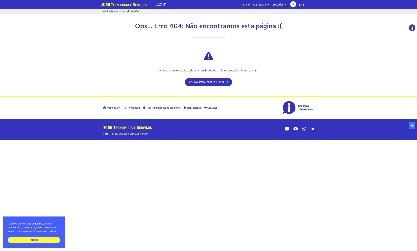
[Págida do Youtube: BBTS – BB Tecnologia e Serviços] (295, 129)
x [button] (62, 218)
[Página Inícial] (134, 4)
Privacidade (133, 107)
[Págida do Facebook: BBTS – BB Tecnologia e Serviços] (287, 129)
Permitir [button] (34, 240)
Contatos (212, 107)
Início (246, 4)
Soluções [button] (278, 4)
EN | (301, 4)
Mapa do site (114, 107)
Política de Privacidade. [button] (43, 231)
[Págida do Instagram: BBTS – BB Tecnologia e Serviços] (304, 129)
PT (306, 4)
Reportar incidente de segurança (163, 107)
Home (122, 11)
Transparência (194, 107)
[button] (412, 27)
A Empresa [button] (259, 4)
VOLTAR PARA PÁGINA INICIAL (207, 82)
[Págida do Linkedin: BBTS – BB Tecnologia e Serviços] (312, 129)
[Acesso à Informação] (298, 107)
